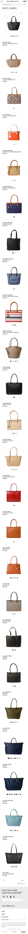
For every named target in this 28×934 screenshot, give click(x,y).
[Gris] (19, 758)
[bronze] (17, 361)
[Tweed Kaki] (15, 614)
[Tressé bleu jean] (14, 289)
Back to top (21, 884)
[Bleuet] (14, 216)
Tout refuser (4, 932)
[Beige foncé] (13, 180)
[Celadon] (13, 830)
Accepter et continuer (23, 932)
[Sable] (15, 253)
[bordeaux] (17, 758)
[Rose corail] (17, 830)
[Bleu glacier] (16, 469)
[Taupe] (15, 36)
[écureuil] (15, 578)
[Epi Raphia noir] (15, 686)
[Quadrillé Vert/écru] (16, 433)
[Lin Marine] (14, 433)
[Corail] (14, 144)
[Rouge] (14, 505)
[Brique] (21, 794)
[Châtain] (14, 469)
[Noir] (11, 36)
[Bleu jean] (17, 36)
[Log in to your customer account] (25, 1)
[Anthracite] (13, 36)
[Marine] (15, 758)
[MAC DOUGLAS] (8, 905)
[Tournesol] (15, 180)
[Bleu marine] (17, 578)
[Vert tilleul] (17, 722)
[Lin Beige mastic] (12, 433)
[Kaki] (13, 722)
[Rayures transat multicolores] (13, 325)
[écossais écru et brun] (15, 325)
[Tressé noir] (14, 397)
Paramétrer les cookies (14, 932)
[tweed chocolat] (13, 614)
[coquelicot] (15, 361)
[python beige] (14, 108)
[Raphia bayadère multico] (13, 686)
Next (23, 880)
